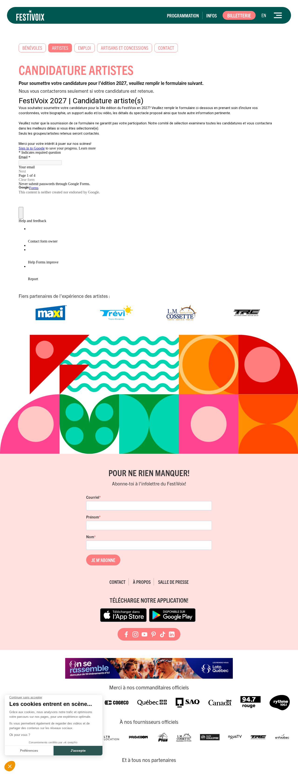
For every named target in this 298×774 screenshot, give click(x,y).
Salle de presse (173, 582)
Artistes (60, 48)
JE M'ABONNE (103, 560)
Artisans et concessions (124, 48)
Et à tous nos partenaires (149, 759)
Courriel (92, 497)
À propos (142, 582)
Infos (211, 15)
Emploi (84, 48)
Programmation (183, 15)
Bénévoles (32, 48)
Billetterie (239, 15)
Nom (90, 536)
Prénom (92, 517)
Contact (166, 48)
